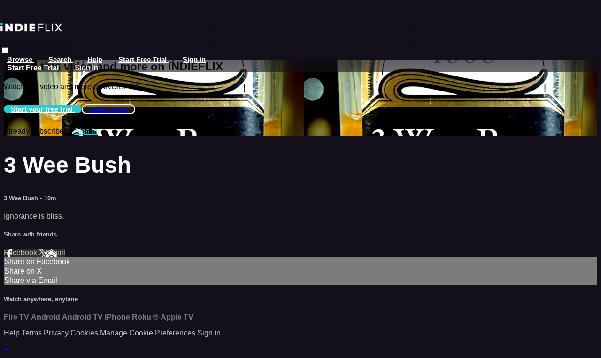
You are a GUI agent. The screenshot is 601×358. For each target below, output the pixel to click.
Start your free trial (43, 109)
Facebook (21, 253)
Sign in (194, 59)
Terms (33, 333)
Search (60, 59)
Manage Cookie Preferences (148, 333)
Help (94, 59)
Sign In (86, 68)
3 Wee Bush (22, 198)
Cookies (85, 333)
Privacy (57, 333)
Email (55, 253)
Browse (20, 59)
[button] (5, 50)
